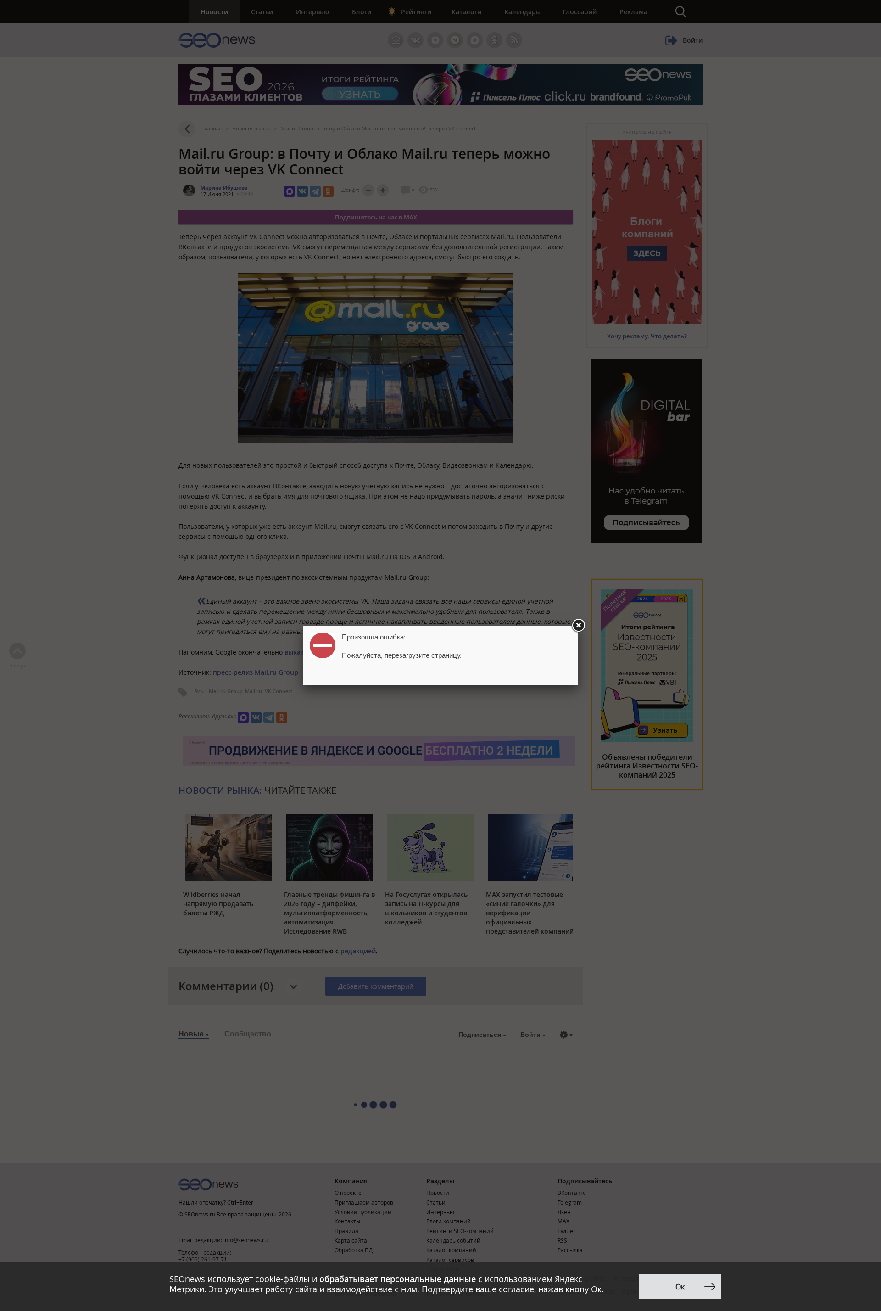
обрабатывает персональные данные (397, 1278)
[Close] (578, 625)
